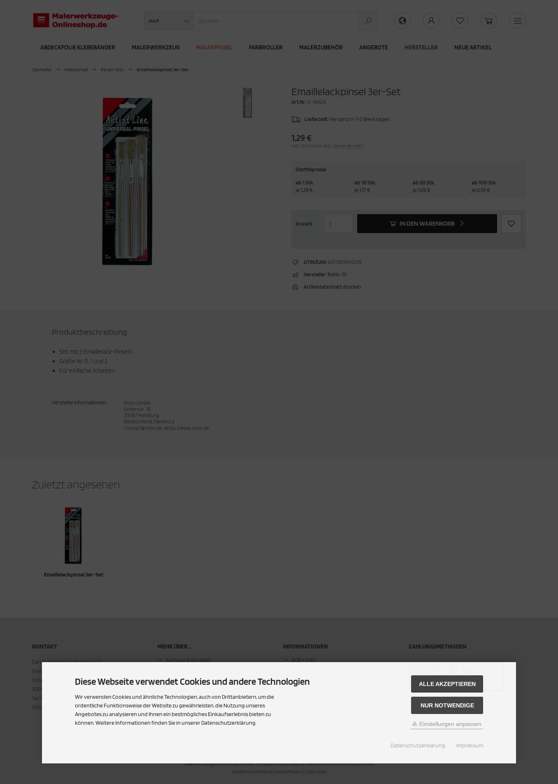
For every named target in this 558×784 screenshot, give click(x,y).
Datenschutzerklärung (418, 745)
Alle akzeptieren (447, 684)
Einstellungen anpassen (449, 724)
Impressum (469, 745)
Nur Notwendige (447, 705)
